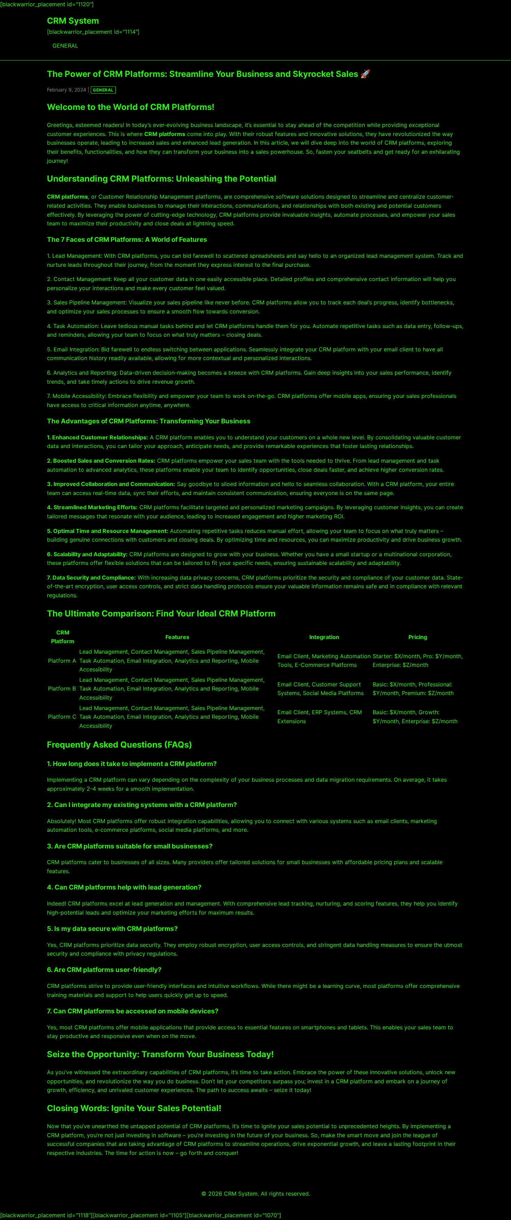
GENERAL (65, 45)
